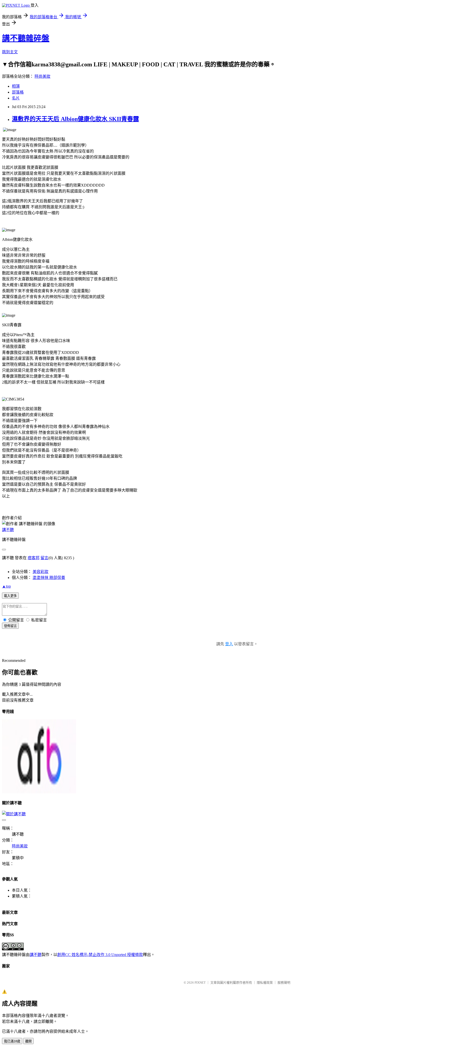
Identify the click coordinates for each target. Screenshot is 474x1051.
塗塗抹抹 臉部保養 (49, 577)
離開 (28, 1041)
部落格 (18, 92)
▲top (6, 586)
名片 (16, 98)
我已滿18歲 (12, 1041)
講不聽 (8, 530)
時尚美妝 (42, 76)
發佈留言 (10, 626)
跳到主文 (10, 52)
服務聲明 (283, 982)
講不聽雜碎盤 (25, 38)
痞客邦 (34, 558)
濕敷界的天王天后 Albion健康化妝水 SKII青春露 (75, 119)
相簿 (16, 86)
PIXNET (200, 982)
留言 (44, 558)
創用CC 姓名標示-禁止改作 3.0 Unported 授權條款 (100, 955)
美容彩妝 (40, 572)
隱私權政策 (265, 982)
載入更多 (10, 596)
